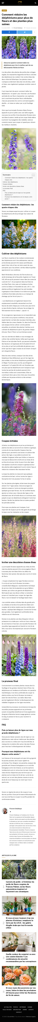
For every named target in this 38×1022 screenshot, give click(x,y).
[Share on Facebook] (9, 32)
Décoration (17, 1009)
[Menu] (3, 3)
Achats (31, 1009)
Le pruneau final (8, 188)
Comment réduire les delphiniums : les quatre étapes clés (19, 179)
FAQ (4, 190)
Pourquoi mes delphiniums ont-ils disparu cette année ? (18, 198)
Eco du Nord (11, 1016)
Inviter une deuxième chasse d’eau (13, 186)
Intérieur (23, 1007)
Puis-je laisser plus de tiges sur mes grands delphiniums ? (17, 194)
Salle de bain (7, 1009)
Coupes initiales (7, 184)
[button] (32, 175)
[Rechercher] (35, 3)
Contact (19, 1012)
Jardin (4, 10)
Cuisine (30, 1007)
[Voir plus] (34, 32)
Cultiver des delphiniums (10, 182)
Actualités (8, 1007)
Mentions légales (31, 1016)
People (15, 1007)
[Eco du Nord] (20, 3)
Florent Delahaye (18, 28)
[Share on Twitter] (24, 32)
